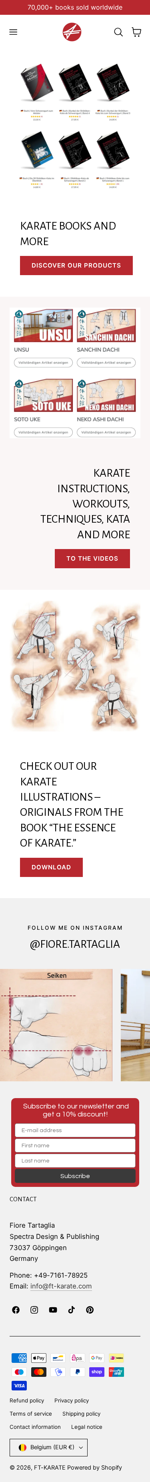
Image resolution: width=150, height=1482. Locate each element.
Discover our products (76, 265)
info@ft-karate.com (61, 1286)
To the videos (92, 558)
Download (51, 867)
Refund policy (27, 1400)
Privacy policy (71, 1400)
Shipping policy (81, 1413)
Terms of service (31, 1413)
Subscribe (75, 1176)
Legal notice (86, 1427)
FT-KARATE (50, 1467)
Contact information (35, 1427)
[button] (13, 32)
